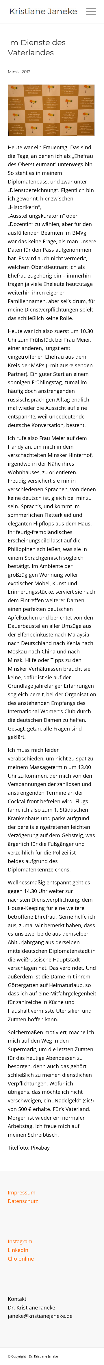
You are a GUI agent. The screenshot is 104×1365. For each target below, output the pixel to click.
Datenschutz (23, 1201)
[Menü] (88, 11)
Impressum (22, 1192)
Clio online (21, 1258)
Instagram (20, 1241)
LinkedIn (18, 1250)
